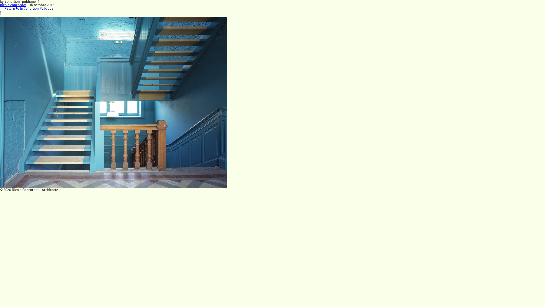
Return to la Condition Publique (26, 8)
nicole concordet (13, 5)
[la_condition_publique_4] (113, 186)
